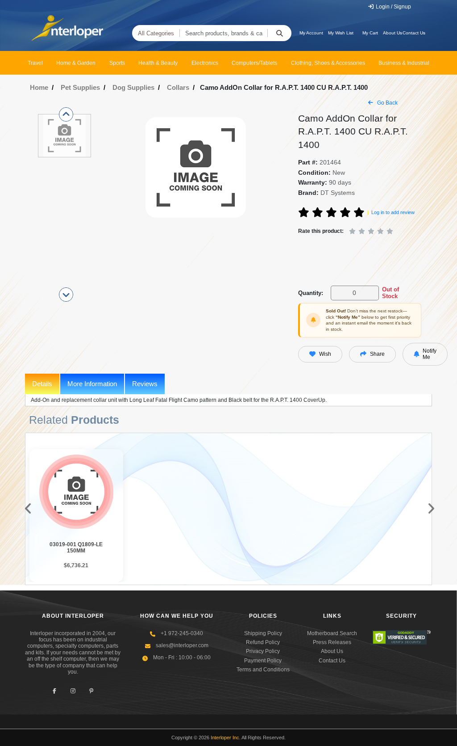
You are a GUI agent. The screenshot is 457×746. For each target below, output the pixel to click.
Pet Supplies (80, 87)
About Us (392, 32)
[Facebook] (54, 691)
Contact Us (414, 32)
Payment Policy (263, 660)
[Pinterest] (91, 691)
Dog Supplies (133, 87)
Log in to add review (393, 212)
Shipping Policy (263, 633)
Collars (178, 87)
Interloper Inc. (226, 737)
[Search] (279, 33)
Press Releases (332, 642)
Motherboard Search (332, 633)
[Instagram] (73, 691)
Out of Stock (390, 293)
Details (42, 384)
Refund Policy (263, 642)
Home (39, 87)
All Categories (156, 33)
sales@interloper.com (182, 645)
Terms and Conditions (263, 669)
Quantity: (310, 293)
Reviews (145, 384)
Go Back (387, 103)
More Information (92, 384)
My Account (311, 32)
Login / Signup (392, 7)
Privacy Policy (263, 651)
